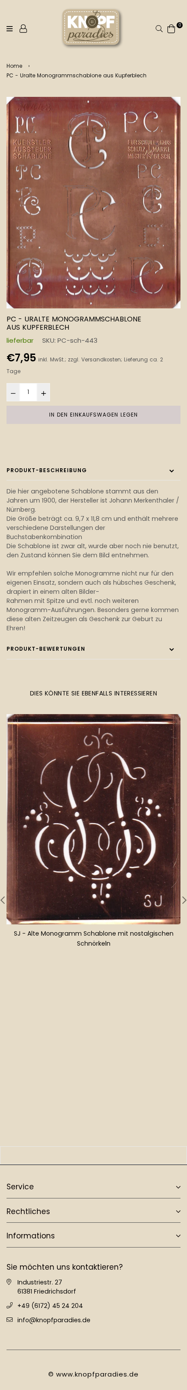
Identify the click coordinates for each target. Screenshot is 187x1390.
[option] (93, 202)
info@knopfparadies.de (53, 1319)
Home (14, 66)
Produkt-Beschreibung (47, 470)
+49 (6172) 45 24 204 (50, 1305)
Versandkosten (101, 359)
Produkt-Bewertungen (46, 648)
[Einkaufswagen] (171, 28)
